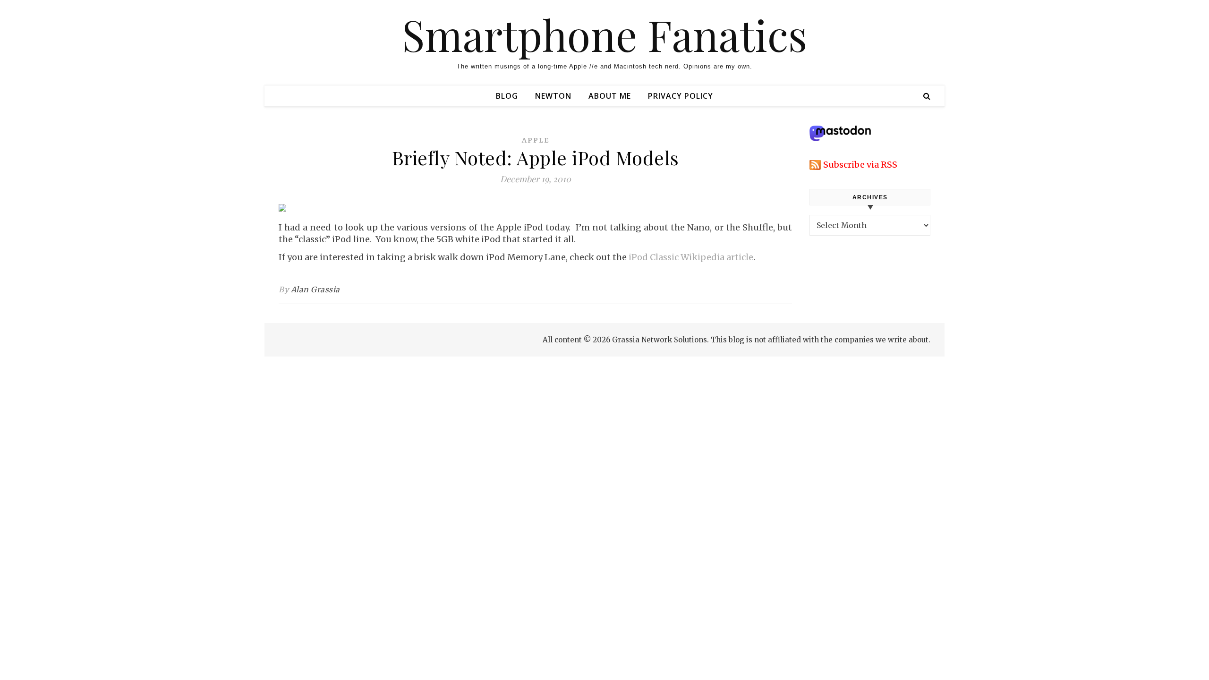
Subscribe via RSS (860, 164)
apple (535, 140)
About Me (609, 96)
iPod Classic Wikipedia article (691, 257)
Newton (553, 96)
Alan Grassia (315, 289)
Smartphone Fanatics (604, 34)
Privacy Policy (680, 96)
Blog (507, 96)
